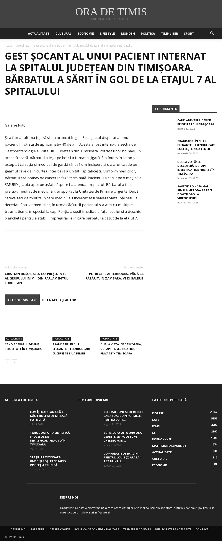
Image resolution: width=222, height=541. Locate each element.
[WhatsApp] (39, 109)
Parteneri (38, 529)
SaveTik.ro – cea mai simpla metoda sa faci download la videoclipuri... (194, 192)
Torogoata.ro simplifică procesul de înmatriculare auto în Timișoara (50, 438)
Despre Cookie (59, 529)
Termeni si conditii (137, 529)
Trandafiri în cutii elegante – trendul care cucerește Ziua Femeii (71, 348)
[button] (212, 34)
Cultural (64, 33)
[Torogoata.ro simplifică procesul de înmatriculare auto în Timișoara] (15, 438)
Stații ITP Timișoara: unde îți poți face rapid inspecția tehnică (48, 461)
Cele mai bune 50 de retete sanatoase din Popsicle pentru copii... (123, 416)
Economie (86, 33)
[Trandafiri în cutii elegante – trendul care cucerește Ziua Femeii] (74, 326)
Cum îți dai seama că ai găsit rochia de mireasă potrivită (48, 416)
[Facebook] (9, 109)
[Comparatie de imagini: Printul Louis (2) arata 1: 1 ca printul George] (89, 459)
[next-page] (14, 362)
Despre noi (18, 529)
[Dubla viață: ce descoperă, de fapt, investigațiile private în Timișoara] (122, 326)
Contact (202, 529)
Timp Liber (169, 33)
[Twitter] (19, 109)
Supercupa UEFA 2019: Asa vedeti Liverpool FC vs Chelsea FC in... (123, 436)
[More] (49, 109)
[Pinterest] (29, 109)
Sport (189, 33)
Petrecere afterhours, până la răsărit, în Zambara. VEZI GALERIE (114, 275)
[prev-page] (7, 362)
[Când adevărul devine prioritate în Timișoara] (26, 326)
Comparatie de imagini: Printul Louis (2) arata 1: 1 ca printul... (123, 457)
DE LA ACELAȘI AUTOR (59, 300)
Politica (148, 33)
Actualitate (38, 33)
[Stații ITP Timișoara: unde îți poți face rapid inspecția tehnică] (15, 462)
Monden (128, 33)
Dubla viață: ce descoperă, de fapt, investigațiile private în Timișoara (121, 348)
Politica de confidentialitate (96, 529)
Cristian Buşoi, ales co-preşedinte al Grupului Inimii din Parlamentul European (36, 278)
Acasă (8, 45)
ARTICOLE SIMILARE (22, 300)
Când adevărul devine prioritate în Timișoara (195, 122)
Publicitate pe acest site (173, 529)
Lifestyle (107, 33)
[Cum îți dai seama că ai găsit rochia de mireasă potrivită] (15, 417)
